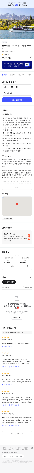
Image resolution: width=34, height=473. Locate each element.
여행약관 (17, 450)
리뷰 (29, 75)
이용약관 (4, 448)
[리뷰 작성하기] (31, 277)
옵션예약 (4, 75)
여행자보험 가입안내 (7, 450)
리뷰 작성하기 (17, 317)
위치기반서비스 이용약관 (15, 448)
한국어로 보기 (8, 346)
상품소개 (13, 75)
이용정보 (21, 75)
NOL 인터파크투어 (8, 282)
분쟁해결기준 (25, 450)
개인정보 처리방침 (28, 448)
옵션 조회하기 (17, 100)
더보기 (17, 187)
